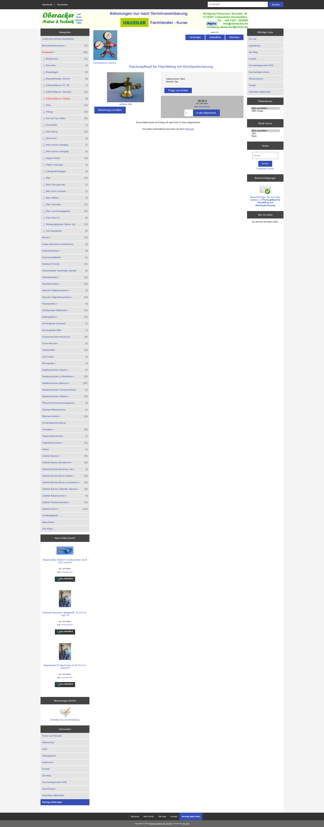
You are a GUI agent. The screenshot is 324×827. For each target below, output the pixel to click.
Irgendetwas (255, 45)
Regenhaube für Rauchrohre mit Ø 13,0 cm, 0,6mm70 (65, 666)
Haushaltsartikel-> (65, 284)
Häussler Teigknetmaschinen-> (65, 297)
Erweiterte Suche (265, 168)
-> (65, 52)
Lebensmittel (65, 350)
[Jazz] (265, 133)
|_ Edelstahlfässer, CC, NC (65, 85)
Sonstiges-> (65, 429)
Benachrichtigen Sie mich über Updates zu (265, 201)
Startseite (47, 4)
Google (252, 85)
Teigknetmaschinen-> (65, 443)
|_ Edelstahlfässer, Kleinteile (65, 92)
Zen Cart (186, 823)
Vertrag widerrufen (52, 802)
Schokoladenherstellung (53, 423)
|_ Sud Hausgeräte (65, 231)
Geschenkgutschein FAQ (54, 782)
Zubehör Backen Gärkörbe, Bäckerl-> (65, 489)
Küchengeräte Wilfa (65, 330)
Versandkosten (67, 572)
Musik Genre (265, 123)
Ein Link (253, 39)
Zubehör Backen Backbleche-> (65, 462)
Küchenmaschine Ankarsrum (65, 337)
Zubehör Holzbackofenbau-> (65, 502)
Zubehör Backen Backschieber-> (65, 476)
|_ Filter (65, 105)
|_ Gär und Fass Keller (65, 118)
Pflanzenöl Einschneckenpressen (65, 403)
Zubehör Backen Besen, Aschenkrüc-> (65, 482)
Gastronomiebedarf (65, 257)
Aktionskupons (256, 78)
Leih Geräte (65, 356)
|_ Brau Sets (65, 65)
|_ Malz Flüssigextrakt (65, 184)
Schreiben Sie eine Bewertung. (65, 720)
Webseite (189, 129)
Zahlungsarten (49, 755)
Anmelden (62, 4)
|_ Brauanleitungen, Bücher (65, 78)
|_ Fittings (65, 112)
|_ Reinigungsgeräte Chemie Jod (65, 224)
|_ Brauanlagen (65, 72)
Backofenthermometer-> (65, 45)
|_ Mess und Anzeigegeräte (65, 211)
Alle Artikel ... (48, 529)
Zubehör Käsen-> (65, 509)
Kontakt (46, 769)
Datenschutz (48, 742)
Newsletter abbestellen (53, 795)
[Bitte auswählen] (265, 108)
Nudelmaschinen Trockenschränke (65, 390)
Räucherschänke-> (65, 416)
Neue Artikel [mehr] (65, 538)
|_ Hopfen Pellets (65, 158)
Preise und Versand (51, 736)
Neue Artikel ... (49, 522)
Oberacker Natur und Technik (160, 823)
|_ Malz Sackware (65, 204)
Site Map (46, 775)
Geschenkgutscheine (259, 72)
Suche (265, 145)
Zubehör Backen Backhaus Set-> (65, 469)
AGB (44, 749)
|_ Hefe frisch (65, 138)
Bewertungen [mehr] (65, 700)
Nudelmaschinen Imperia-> (65, 370)
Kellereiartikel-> (65, 317)
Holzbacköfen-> (65, 303)
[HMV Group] (265, 111)
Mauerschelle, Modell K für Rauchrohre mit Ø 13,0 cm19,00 (65, 561)
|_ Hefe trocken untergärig (65, 151)
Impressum (47, 762)
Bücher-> (65, 237)
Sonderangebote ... (51, 515)
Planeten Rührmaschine (65, 409)
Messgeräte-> (65, 363)
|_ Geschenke (65, 125)
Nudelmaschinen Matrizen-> (65, 383)
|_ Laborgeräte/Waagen (65, 171)
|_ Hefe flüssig (65, 131)
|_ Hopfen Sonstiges (65, 164)
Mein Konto (148, 816)
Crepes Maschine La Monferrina (65, 244)
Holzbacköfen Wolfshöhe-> (65, 310)
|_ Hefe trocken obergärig (65, 145)
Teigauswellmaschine (65, 436)
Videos (65, 449)
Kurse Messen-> (65, 343)
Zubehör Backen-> (65, 456)
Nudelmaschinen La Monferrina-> (65, 376)
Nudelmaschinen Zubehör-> (65, 396)
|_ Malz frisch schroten (65, 191)
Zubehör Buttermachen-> (65, 495)
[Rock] (265, 136)
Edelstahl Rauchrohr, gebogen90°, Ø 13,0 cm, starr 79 (65, 614)
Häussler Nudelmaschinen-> (65, 290)
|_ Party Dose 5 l (65, 217)
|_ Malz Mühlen (65, 198)
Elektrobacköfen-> (65, 251)
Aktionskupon (49, 789)
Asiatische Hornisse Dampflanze (58, 39)
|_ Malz (65, 178)
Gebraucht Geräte (65, 264)
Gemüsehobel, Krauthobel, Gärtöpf (65, 270)
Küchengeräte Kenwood (65, 323)
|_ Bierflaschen (65, 59)
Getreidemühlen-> (65, 277)
